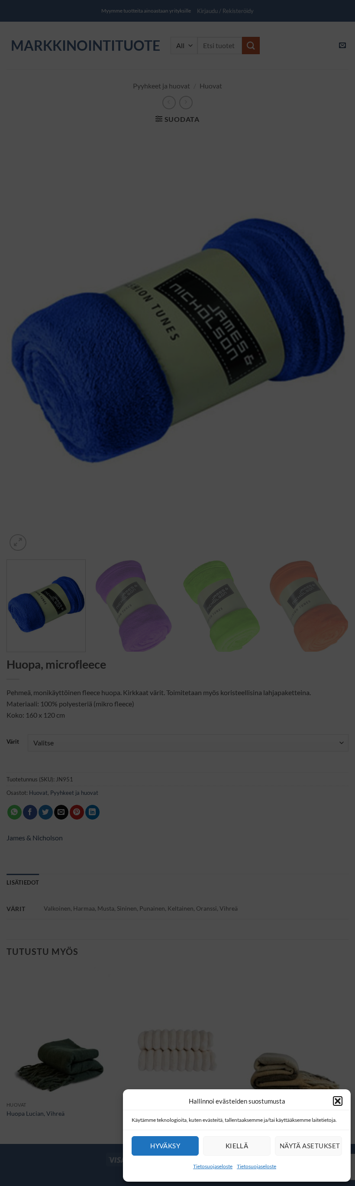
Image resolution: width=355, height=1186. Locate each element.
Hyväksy (165, 1146)
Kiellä (237, 1146)
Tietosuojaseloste (212, 1166)
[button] (337, 1101)
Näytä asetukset (310, 1146)
